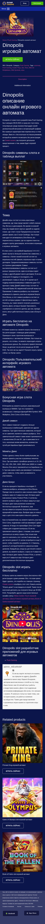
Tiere (26, 68)
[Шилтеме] (9, 3)
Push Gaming (12, 40)
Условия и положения (8, 906)
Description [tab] (22, 79)
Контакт (19, 906)
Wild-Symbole (15, 70)
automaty (37, 65)
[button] (41, 14)
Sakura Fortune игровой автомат (22, 599)
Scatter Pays (16, 68)
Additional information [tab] (22, 85)
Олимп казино (10, 140)
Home (4, 40)
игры (22, 70)
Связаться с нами (29, 906)
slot (23, 68)
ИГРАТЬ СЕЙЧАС (13, 59)
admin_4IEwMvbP (13, 666)
